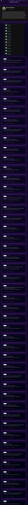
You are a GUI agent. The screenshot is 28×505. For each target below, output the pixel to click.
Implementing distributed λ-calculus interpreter (8, 346)
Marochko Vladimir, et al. (8, 447)
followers (10, 9)
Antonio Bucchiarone (9, 33)
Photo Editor (19, 0)
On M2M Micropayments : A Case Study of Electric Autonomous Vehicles (11, 317)
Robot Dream (4, 502)
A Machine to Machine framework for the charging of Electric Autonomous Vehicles (12, 129)
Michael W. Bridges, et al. (8, 486)
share (14, 64)
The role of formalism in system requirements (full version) (10, 139)
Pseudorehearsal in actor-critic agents (7, 444)
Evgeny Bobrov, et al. (8, 250)
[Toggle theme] (25, 0)
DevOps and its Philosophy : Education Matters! (8, 237)
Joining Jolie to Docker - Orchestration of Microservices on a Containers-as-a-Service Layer (13, 424)
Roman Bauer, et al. (8, 476)
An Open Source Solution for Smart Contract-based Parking (10, 100)
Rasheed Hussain (9, 41)
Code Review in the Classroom (6, 90)
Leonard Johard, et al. (8, 437)
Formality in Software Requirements (7, 168)
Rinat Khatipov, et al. (8, 359)
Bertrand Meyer (9, 44)
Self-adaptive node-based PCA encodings (8, 434)
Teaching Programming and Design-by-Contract (8, 395)
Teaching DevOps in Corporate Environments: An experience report (10, 307)
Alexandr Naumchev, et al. (8, 408)
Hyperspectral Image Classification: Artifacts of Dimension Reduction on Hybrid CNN (12, 80)
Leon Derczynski (9, 24)
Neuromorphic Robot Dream (6, 463)
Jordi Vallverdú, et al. (8, 496)
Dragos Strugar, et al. (8, 320)
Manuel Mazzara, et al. (8, 231)
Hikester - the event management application (8, 356)
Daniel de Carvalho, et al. (8, 398)
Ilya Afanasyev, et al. (8, 211)
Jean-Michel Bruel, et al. (8, 142)
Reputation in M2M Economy (6, 327)
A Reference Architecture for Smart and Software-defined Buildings (10, 257)
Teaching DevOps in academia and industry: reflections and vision (10, 247)
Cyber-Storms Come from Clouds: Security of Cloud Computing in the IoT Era (12, 277)
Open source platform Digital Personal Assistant (8, 366)
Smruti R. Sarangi (9, 50)
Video (16, 0)
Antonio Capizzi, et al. (8, 181)
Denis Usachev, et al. (8, 369)
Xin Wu (8, 27)
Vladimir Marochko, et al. (8, 379)
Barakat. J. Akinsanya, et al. (8, 113)
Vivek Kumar (8, 30)
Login (23, 0)
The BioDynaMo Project (6, 473)
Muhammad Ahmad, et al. (8, 64)
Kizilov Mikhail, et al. (8, 418)
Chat (8, 0)
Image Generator (12, 0)
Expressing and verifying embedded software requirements (10, 405)
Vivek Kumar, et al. (8, 291)
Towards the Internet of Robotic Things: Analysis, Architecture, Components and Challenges (13, 208)
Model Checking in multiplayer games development (9, 385)
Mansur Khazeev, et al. (8, 221)
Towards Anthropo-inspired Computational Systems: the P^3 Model (10, 483)
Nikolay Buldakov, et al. (8, 103)
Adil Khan (8, 47)
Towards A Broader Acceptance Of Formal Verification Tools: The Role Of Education (12, 218)
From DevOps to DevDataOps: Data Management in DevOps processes (11, 178)
